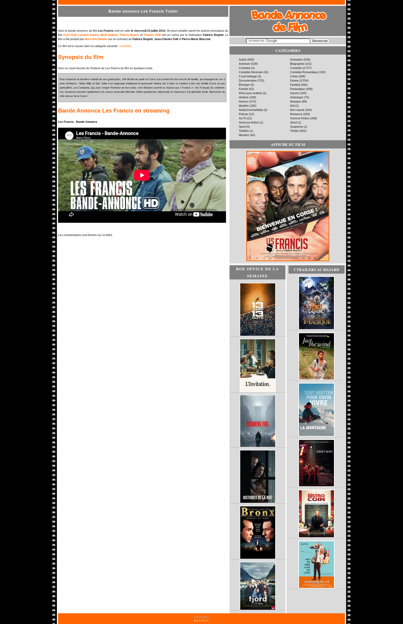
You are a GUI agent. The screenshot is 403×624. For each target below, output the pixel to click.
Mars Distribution (96, 39)
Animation (296, 59)
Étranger (244, 84)
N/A (292, 105)
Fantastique (297, 89)
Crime (294, 76)
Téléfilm (244, 131)
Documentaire (248, 80)
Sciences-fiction (249, 122)
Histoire (244, 97)
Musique (295, 101)
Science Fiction (299, 118)
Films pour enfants (250, 93)
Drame (294, 80)
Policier (243, 114)
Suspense (296, 126)
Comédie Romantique (304, 72)
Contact (201, 616)
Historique (296, 97)
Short (293, 122)
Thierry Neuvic (129, 35)
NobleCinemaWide (251, 110)
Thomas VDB (152, 35)
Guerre (294, 93)
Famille (243, 89)
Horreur (244, 101)
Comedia (244, 68)
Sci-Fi (242, 118)
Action (243, 59)
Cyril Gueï (70, 35)
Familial (295, 84)
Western (244, 135)
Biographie (297, 63)
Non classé (297, 110)
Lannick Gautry (88, 35)
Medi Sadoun (109, 35)
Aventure (244, 63)
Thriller (294, 131)
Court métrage (248, 76)
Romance (296, 114)
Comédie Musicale (251, 72)
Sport (242, 126)
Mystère (244, 105)
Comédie (125, 46)
